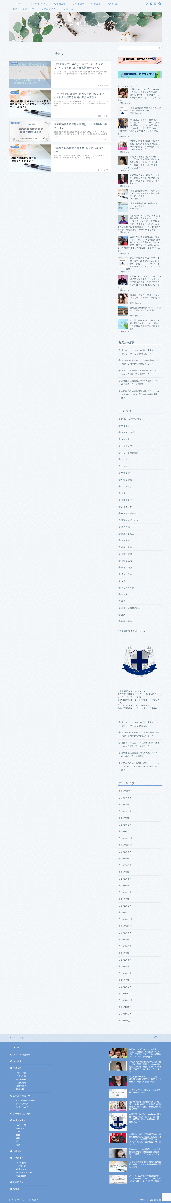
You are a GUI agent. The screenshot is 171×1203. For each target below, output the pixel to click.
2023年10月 (127, 845)
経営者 (124, 594)
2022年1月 (126, 987)
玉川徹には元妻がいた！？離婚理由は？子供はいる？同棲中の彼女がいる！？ (140, 362)
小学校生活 (126, 561)
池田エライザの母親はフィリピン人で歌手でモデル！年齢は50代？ (145, 298)
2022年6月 (126, 953)
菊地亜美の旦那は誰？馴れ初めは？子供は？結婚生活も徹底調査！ (139, 382)
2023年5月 (126, 879)
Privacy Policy (38, 3)
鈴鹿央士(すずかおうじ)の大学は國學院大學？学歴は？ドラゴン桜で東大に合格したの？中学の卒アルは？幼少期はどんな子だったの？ (139, 282)
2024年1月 (126, 825)
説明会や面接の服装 (131, 608)
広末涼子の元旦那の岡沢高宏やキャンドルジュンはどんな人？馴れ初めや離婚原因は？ (140, 394)
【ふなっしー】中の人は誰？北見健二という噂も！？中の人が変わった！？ (140, 352)
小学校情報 (126, 554)
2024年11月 (127, 791)
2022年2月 (126, 980)
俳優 (123, 493)
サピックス (126, 426)
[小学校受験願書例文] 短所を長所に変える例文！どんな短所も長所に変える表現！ (146, 193)
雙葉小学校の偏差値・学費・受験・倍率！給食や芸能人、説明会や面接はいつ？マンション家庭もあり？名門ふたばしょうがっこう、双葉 (139, 263)
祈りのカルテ (127, 587)
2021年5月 (126, 1007)
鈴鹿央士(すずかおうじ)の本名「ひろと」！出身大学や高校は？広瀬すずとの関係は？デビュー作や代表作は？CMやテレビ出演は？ (139, 95)
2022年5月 (126, 960)
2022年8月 (126, 939)
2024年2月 (126, 818)
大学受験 (112, 3)
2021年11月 (127, 1000)
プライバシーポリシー (19, 1200)
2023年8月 (126, 858)
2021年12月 (127, 993)
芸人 (123, 601)
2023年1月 (126, 906)
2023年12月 (127, 831)
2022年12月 (127, 912)
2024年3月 (126, 811)
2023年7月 (126, 865)
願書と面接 (126, 621)
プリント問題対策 (129, 453)
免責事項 (35, 1200)
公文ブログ (126, 500)
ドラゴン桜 (126, 446)
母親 (123, 581)
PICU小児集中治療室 (131, 419)
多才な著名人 (48, 9)
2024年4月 (126, 804)
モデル (124, 466)
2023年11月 (127, 838)
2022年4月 (126, 966)
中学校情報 (126, 480)
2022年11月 (127, 919)
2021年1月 (126, 1014)
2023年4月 (126, 885)
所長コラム (126, 574)
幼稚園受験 (60, 3)
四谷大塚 (125, 527)
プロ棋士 (125, 459)
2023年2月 (126, 899)
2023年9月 (126, 852)
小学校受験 (79, 3)
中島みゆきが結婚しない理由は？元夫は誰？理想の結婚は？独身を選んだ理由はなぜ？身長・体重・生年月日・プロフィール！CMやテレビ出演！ (139, 162)
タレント (125, 439)
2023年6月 (126, 872)
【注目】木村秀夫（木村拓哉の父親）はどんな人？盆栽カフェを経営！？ (140, 372)
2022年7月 (126, 946)
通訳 (123, 615)
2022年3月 (126, 973)
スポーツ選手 (127, 432)
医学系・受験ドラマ (23, 9)
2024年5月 (126, 798)
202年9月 (125, 1020)
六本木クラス (127, 507)
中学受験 (96, 3)
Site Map (18, 3)
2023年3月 (126, 892)
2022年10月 (127, 926)
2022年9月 (126, 933)
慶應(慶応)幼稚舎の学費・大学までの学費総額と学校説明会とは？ (145, 310)
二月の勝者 (126, 486)
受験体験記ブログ (129, 520)
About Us (68, 9)
